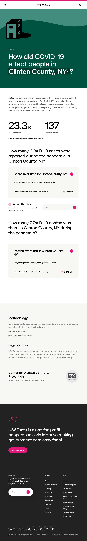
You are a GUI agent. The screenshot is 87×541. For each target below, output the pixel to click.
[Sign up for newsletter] (74, 207)
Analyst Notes (67, 492)
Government (49, 500)
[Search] (80, 5)
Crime (47, 481)
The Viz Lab (67, 489)
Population (48, 512)
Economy (48, 489)
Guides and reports (69, 485)
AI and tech (67, 516)
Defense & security (51, 485)
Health (11, 49)
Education (48, 492)
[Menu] (5, 6)
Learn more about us (18, 450)
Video (65, 481)
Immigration (49, 504)
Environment (49, 496)
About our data (68, 502)
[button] (39, 71)
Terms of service (42, 535)
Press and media (68, 512)
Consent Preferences (71, 535)
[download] (71, 174)
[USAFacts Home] (43, 5)
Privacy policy (56, 535)
